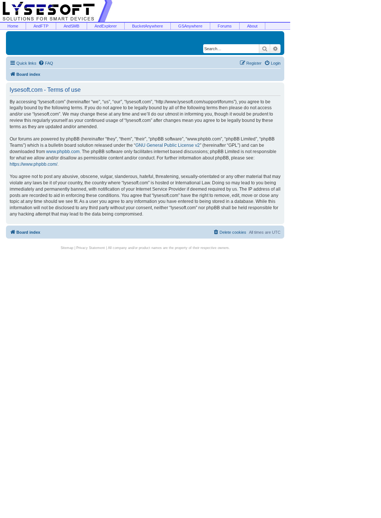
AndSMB (71, 26)
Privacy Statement (90, 248)
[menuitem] (45, 63)
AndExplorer (106, 26)
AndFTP (40, 26)
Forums (225, 26)
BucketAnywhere (147, 26)
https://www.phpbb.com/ (33, 164)
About (252, 26)
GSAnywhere (190, 26)
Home (12, 26)
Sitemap (67, 248)
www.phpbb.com (63, 151)
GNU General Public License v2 (167, 145)
